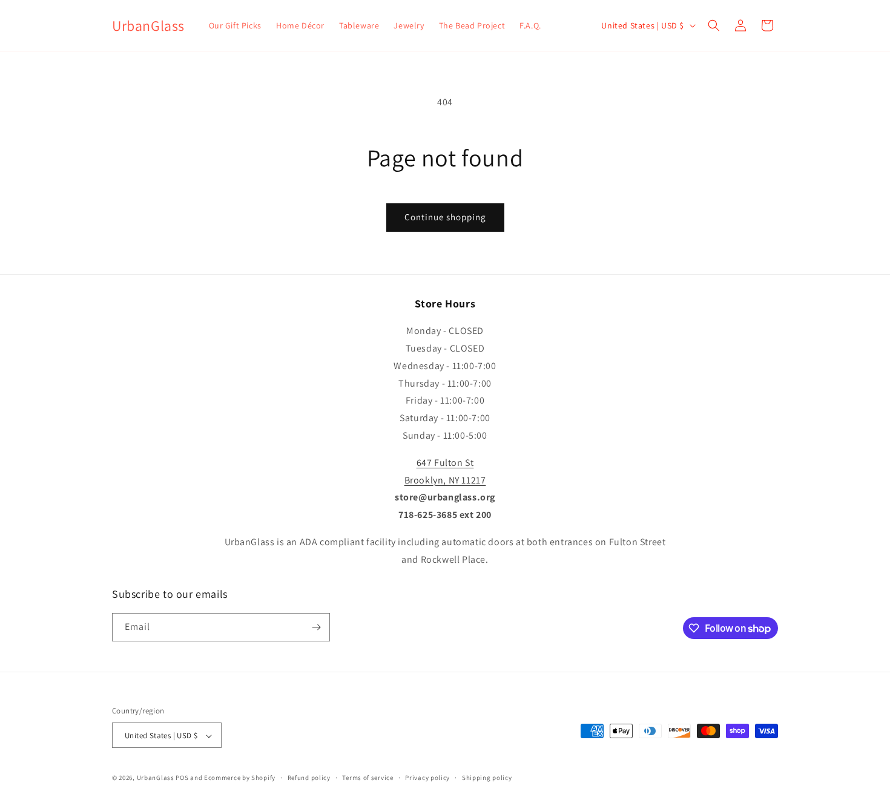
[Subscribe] (316, 627)
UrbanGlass (155, 778)
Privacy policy (427, 777)
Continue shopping (445, 217)
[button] (713, 25)
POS (182, 778)
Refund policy (309, 777)
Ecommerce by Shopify (239, 778)
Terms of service (367, 777)
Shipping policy (487, 777)
